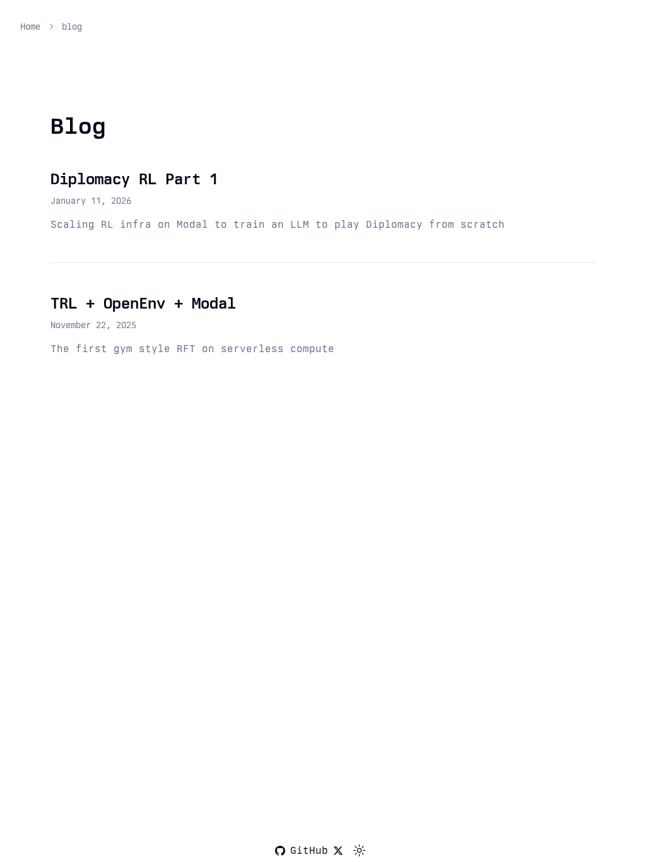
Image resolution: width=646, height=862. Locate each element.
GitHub (309, 850)
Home (30, 26)
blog (72, 26)
